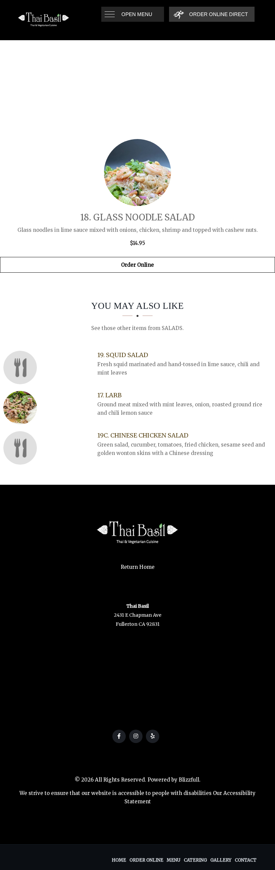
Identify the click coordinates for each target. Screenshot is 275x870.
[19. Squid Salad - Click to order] (21, 367)
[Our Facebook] (119, 736)
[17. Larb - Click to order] (21, 407)
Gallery (220, 860)
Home (119, 860)
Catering (195, 860)
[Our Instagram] (136, 736)
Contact (246, 860)
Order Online (137, 265)
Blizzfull (189, 780)
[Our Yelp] (152, 736)
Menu (173, 860)
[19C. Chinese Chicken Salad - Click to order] (21, 448)
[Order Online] (137, 172)
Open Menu (136, 14)
